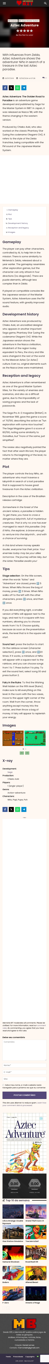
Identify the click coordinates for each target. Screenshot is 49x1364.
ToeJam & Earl (32, 1241)
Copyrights (29, 1357)
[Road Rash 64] (36, 1252)
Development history (18, 223)
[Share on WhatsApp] (17, 87)
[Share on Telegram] (23, 87)
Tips (10, 218)
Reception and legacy (18, 227)
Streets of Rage (33, 1303)
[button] (4, 3)
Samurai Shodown (11, 1262)
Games (14, 21)
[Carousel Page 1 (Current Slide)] (23, 749)
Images (11, 232)
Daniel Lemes (28, 1345)
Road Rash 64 (32, 1262)
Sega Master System (30, 21)
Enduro (6, 1282)
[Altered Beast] (36, 1273)
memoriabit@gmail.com (28, 1348)
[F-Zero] (13, 1293)
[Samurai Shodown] (13, 1252)
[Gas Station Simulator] (13, 1232)
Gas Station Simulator (13, 1241)
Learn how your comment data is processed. (24, 1104)
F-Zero (6, 1303)
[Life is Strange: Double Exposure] (13, 1211)
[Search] (45, 3)
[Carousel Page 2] (25, 749)
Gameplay (13, 210)
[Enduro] (13, 1273)
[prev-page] (4, 1308)
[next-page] (8, 1308)
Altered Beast (32, 1282)
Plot (10, 214)
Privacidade (18, 1357)
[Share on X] (11, 87)
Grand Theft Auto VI (35, 1221)
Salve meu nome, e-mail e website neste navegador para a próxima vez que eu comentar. (24, 1086)
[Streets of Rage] (36, 1293)
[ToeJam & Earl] (36, 1232)
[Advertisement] (24, 179)
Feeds (8, 1357)
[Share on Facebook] (5, 87)
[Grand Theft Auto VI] (36, 1211)
